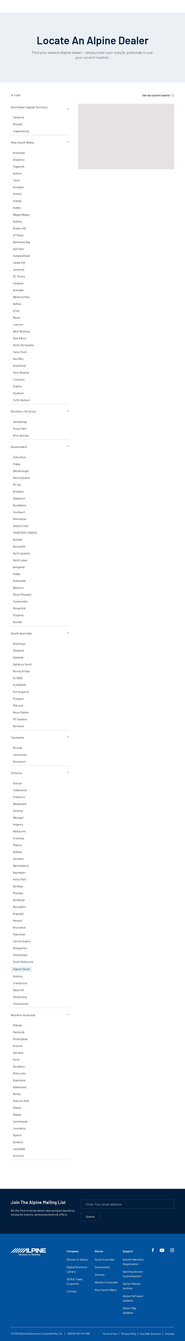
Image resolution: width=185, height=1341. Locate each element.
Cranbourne (20, 983)
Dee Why (18, 358)
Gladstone (19, 498)
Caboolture (19, 457)
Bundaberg (19, 505)
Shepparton (20, 948)
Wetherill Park (21, 297)
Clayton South (21, 969)
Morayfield (19, 608)
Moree (16, 317)
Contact (72, 1291)
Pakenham (19, 934)
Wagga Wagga (21, 214)
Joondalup (19, 1128)
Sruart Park (19, 428)
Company (73, 1251)
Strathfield (19, 365)
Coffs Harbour (21, 400)
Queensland (102, 1267)
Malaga (17, 1114)
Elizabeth (18, 650)
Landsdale (19, 1148)
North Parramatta (23, 345)
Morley (17, 1094)
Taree (16, 180)
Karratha (18, 1052)
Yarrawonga (20, 421)
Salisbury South (22, 664)
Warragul (18, 817)
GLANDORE (19, 684)
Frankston (19, 797)
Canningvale (20, 1121)
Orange (17, 200)
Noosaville (19, 546)
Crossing (18, 838)
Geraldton (19, 1066)
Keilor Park (19, 879)
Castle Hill (19, 262)
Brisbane (18, 491)
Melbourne (19, 831)
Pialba (16, 574)
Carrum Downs (22, 941)
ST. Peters (19, 276)
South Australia (104, 1259)
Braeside (18, 913)
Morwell (17, 920)
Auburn (17, 173)
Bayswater (19, 872)
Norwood (18, 726)
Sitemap (169, 1333)
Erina (16, 310)
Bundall (17, 539)
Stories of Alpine (77, 1259)
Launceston (20, 754)
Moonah (17, 747)
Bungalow (19, 567)
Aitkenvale (19, 580)
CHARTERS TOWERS (25, 532)
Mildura (17, 845)
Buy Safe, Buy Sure (150, 1333)
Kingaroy (18, 615)
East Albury (20, 338)
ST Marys (18, 235)
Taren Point (20, 352)
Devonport (19, 761)
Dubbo (17, 207)
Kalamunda (19, 1087)
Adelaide (18, 657)
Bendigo (18, 886)
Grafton (17, 386)
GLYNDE (18, 678)
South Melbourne (23, 961)
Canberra (18, 117)
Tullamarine (20, 790)
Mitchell (17, 124)
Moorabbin (19, 906)
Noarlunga (19, 643)
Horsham (18, 858)
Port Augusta (21, 691)
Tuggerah (18, 166)
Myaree (17, 1135)
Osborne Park (21, 1100)
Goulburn (18, 393)
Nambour (18, 587)
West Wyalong (21, 331)
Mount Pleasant (22, 594)
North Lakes (20, 560)
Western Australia (106, 1282)
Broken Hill (19, 228)
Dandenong (20, 996)
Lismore (18, 324)
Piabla (16, 464)
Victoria (99, 1274)
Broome (18, 1045)
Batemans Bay (21, 242)
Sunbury (18, 976)
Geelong (18, 810)
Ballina (17, 303)
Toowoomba (20, 601)
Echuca (17, 783)
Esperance (19, 1080)
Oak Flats (18, 249)
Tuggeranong (21, 131)
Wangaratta (20, 803)
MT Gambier (20, 719)
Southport (19, 512)
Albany (17, 1107)
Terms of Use (110, 1333)
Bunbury (18, 1142)
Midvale (17, 1025)
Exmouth (18, 1155)
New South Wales (106, 1289)
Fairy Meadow (21, 372)
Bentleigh (19, 900)
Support (128, 1251)
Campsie (18, 283)
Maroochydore (21, 477)
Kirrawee (18, 187)
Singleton (19, 159)
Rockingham (20, 1039)
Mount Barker (21, 712)
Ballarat (17, 852)
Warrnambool (21, 865)
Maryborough (21, 470)
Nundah (17, 622)
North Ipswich (21, 553)
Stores (99, 1251)
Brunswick (19, 927)
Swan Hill (18, 990)
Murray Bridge (21, 671)
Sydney (17, 221)
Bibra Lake (19, 1073)
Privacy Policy (128, 1333)
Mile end (18, 705)
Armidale (18, 290)
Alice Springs (21, 435)
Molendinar (19, 519)
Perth (16, 1059)
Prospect (18, 698)
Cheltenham (20, 955)
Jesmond (18, 269)
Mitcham (18, 893)
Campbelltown (21, 255)
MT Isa (17, 484)
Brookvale (19, 152)
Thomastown (21, 1003)
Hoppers (18, 824)
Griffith (17, 194)
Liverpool (18, 379)
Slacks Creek (20, 525)
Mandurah (19, 1032)
